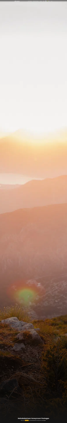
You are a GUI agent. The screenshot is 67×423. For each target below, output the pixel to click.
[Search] (45, 1)
